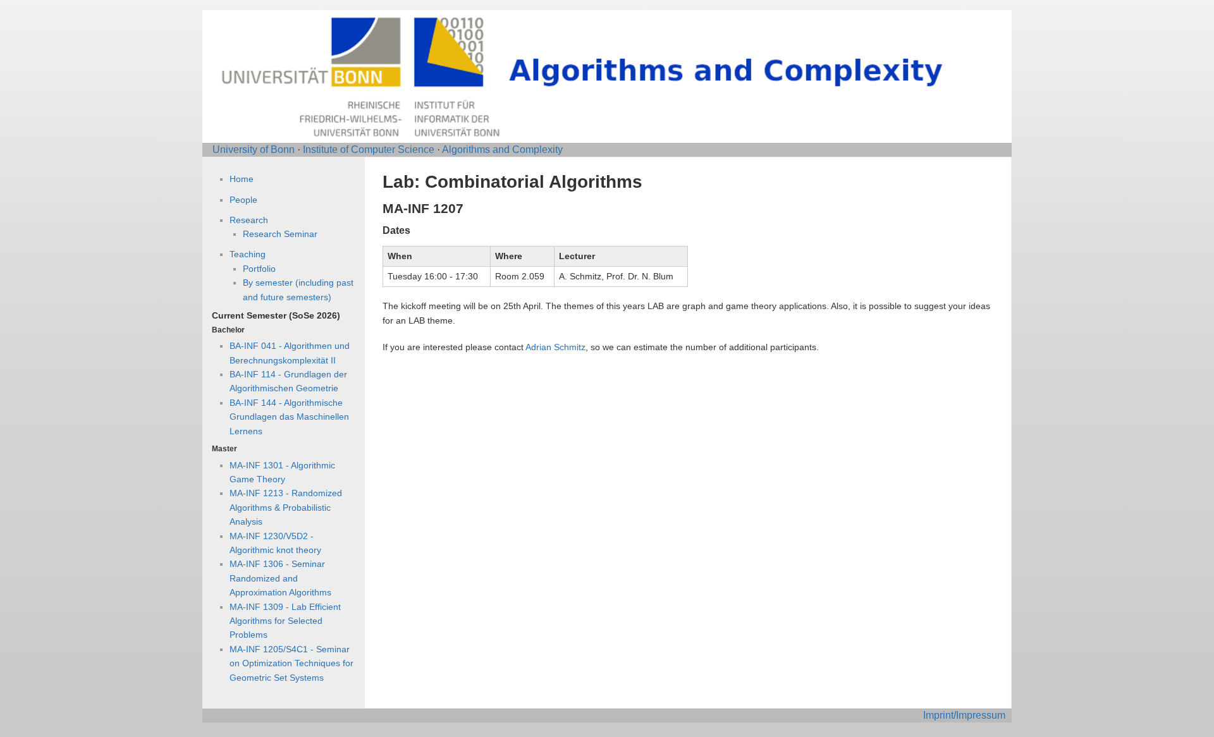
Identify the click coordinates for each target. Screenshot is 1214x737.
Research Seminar (280, 234)
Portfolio (259, 269)
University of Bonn (253, 149)
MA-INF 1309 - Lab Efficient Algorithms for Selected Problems (285, 621)
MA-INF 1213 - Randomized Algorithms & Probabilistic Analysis (286, 507)
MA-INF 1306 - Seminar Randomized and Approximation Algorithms (280, 578)
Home (242, 179)
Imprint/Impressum (964, 715)
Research (249, 220)
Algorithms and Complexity (502, 149)
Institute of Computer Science (368, 149)
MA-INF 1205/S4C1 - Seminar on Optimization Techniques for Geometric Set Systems (291, 663)
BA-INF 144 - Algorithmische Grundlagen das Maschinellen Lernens (289, 417)
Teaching (248, 254)
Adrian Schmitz (555, 347)
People (243, 200)
